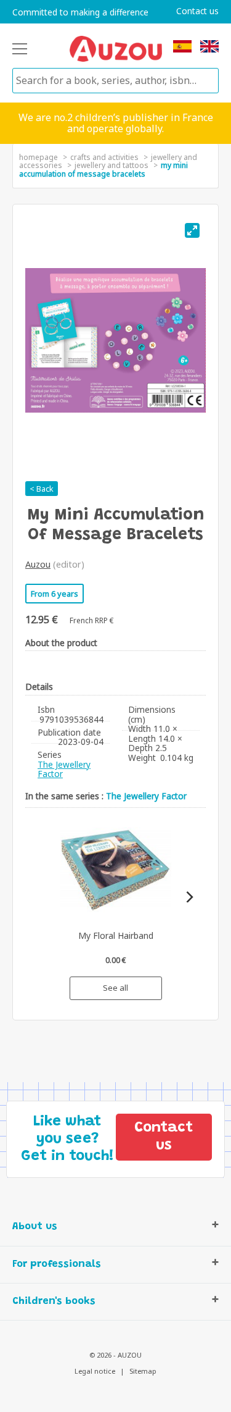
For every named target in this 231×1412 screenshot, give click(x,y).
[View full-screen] (192, 230)
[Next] (189, 897)
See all (115, 987)
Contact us (197, 11)
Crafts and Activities (104, 157)
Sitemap (142, 1371)
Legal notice (95, 1371)
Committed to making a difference (80, 12)
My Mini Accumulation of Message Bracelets (103, 169)
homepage (38, 157)
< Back (42, 488)
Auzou (38, 564)
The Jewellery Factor (64, 769)
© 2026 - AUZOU (115, 1354)
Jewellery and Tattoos (111, 165)
